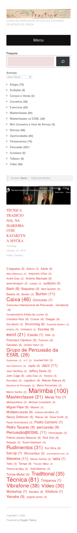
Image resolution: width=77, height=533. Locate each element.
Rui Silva (53, 448)
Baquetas (30, 289)
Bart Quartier (50, 289)
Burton (45, 293)
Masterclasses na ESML (24, 118)
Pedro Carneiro (14, 255)
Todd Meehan (40, 468)
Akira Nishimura (16, 273)
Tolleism (15, 158)
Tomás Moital (18, 474)
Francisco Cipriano (21, 340)
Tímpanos (51, 480)
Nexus (41, 417)
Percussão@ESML (26, 432)
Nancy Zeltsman (19, 417)
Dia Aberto (14, 324)
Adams (32, 268)
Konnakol (14, 380)
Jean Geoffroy (16, 371)
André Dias (15, 278)
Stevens (17, 458)
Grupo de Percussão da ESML (32, 352)
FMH (50, 335)
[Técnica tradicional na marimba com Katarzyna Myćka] (38, 196)
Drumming (35, 324)
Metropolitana (16, 402)
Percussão (16, 147)
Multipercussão (19, 412)
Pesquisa (12, 53)
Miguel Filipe (17, 407)
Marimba (48, 390)
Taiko (11, 463)
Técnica (22, 479)
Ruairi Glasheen (34, 442)
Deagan (52, 319)
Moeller (37, 407)
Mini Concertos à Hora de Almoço (30, 124)
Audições (15, 90)
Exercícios (16, 107)
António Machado (39, 278)
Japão (34, 366)
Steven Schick (40, 459)
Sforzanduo (34, 453)
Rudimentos (24, 447)
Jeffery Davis (40, 371)
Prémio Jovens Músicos (23, 438)
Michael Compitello (42, 402)
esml (15, 334)
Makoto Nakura (53, 380)
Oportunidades (19, 136)
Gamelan (14, 345)
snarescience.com (58, 453)
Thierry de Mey (17, 468)
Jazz (50, 365)
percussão (48, 427)
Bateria (12, 294)
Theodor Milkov (43, 463)
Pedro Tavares (20, 427)
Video (13, 164)
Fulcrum (45, 340)
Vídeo (52, 485)
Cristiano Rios (17, 319)
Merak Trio (55, 397)
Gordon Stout (33, 345)
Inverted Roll (43, 360)
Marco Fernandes (49, 385)
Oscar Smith (59, 417)
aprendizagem (17, 283)
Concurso (42, 299)
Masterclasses (18, 113)
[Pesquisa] (63, 61)
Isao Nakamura (16, 365)
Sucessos (15, 153)
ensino (12, 329)
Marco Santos (16, 392)
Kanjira (50, 375)
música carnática (47, 412)
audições (52, 283)
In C (28, 360)
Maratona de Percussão (20, 385)
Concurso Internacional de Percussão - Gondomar (37, 307)
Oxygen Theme (28, 520)
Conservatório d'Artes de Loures (27, 314)
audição (35, 283)
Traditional (48, 473)
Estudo (35, 334)
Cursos (37, 319)
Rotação (13, 442)
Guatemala (14, 360)
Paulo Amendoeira (19, 422)
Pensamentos (18, 141)
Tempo (25, 463)
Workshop (16, 491)
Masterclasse (24, 396)
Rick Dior (51, 438)
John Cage (15, 376)
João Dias (34, 375)
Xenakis (36, 492)
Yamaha (15, 496)
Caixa (18, 299)
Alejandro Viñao (40, 273)
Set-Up (14, 453)
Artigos (14, 84)
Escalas (46, 329)
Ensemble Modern (58, 324)
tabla (59, 458)
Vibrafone (23, 485)
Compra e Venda (20, 96)
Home (23, 178)
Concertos (16, 101)
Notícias (15, 130)
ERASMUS (28, 329)
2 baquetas (15, 268)
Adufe (46, 268)
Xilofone (54, 491)
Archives (11, 73)
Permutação (58, 432)
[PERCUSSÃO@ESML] (38, 12)
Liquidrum (32, 380)
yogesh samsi (37, 497)
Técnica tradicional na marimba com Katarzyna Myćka (15, 225)
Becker (27, 294)
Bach (12, 288)
